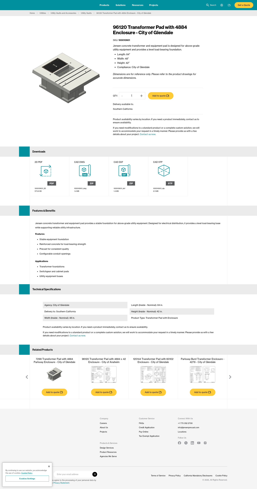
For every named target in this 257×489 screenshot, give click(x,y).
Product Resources (108, 452)
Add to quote (159, 95)
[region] (27, 474)
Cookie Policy (221, 475)
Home (32, 13)
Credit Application (146, 427)
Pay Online (143, 432)
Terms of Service (158, 475)
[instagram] (205, 443)
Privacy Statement (61, 483)
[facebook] (179, 443)
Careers (103, 423)
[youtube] (199, 443)
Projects (153, 5)
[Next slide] (230, 377)
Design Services (107, 448)
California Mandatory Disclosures (198, 475)
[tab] (104, 5)
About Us (104, 427)
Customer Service (146, 418)
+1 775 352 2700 (185, 423)
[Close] (49, 466)
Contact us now (147, 134)
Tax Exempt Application (149, 436)
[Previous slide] (26, 377)
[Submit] (94, 474)
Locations (182, 432)
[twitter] (186, 443)
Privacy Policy (175, 475)
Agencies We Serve (108, 456)
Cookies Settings (27, 479)
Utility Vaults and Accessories (63, 13)
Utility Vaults (86, 13)
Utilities (43, 13)
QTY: (115, 95)
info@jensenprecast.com (188, 427)
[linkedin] (192, 443)
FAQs (141, 423)
